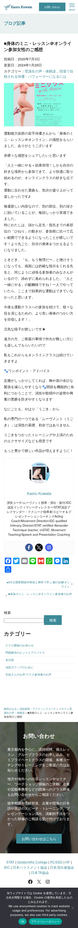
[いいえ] (72, 908)
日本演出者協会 (62, 867)
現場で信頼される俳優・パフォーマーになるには (38, 74)
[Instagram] (49, 547)
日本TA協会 (40, 872)
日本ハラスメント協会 (30, 867)
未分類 (9, 660)
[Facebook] (29, 547)
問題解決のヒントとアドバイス (25, 652)
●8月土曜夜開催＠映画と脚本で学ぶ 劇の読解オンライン (38, 584)
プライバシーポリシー (45, 921)
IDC (7, 867)
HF (67, 862)
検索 (7, 612)
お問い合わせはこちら (39, 838)
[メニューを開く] (72, 7)
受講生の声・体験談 (40, 71)
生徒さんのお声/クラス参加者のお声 (28, 674)
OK (23, 921)
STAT (10, 862)
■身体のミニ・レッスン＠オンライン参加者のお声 (40, 594)
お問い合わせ (52, 7)
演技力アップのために (19, 667)
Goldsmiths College (32, 862)
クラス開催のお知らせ (19, 645)
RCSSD (56, 862)
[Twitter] (39, 547)
